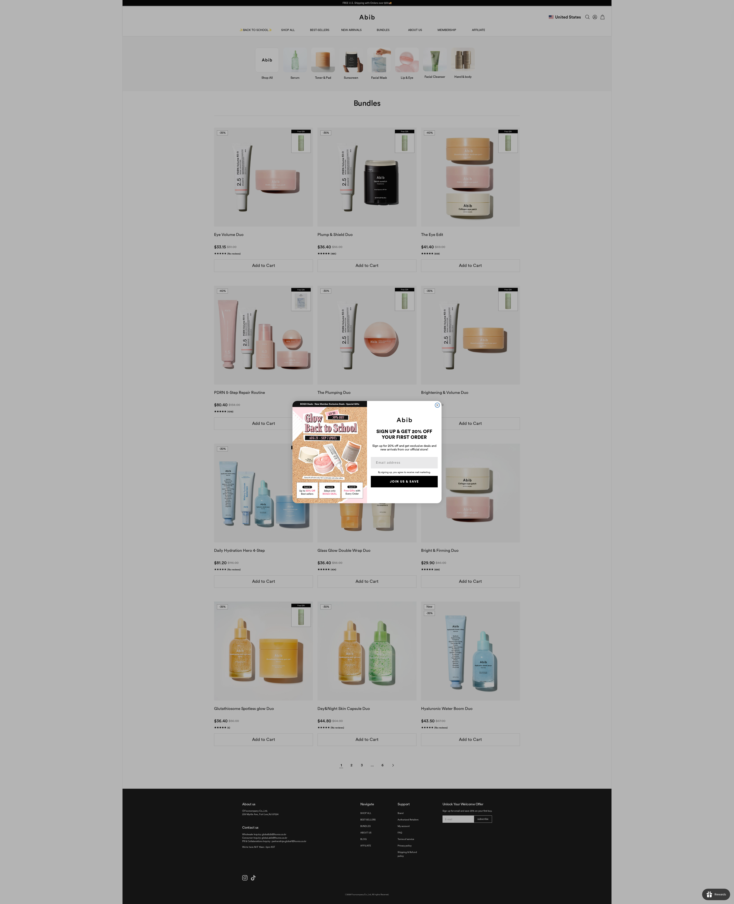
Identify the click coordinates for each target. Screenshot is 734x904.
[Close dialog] (437, 405)
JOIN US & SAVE (404, 481)
